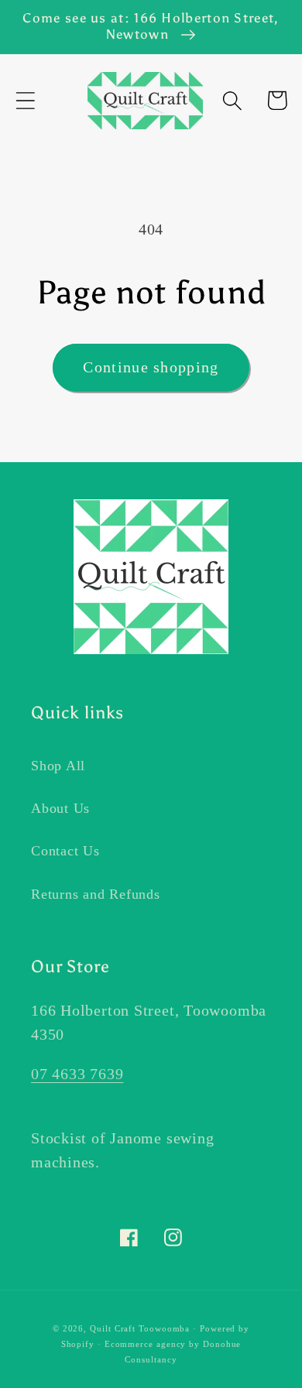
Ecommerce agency (146, 1344)
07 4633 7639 (77, 1074)
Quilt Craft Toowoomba (140, 1328)
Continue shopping (150, 367)
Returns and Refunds (95, 894)
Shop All (58, 765)
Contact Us (65, 851)
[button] (25, 100)
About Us (60, 808)
